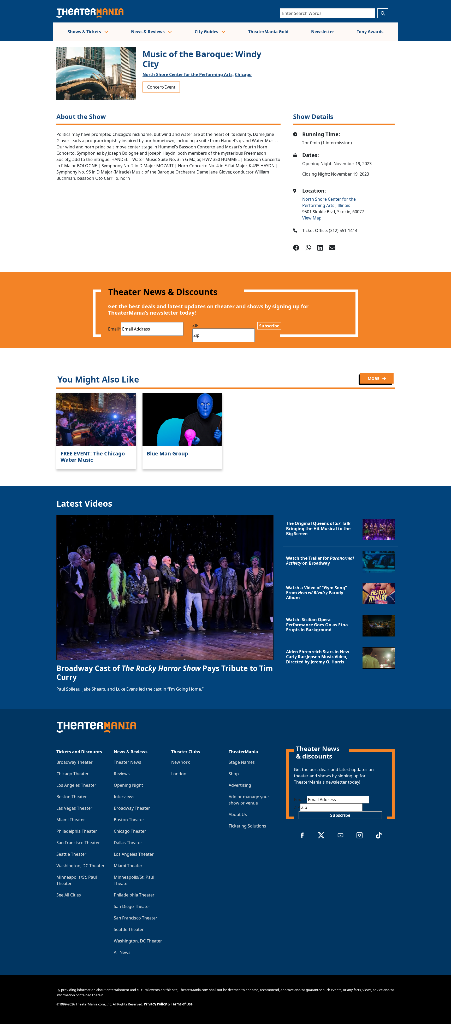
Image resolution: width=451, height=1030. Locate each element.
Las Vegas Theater (74, 808)
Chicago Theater (72, 774)
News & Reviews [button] (148, 31)
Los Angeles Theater (76, 785)
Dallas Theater (128, 843)
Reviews (122, 774)
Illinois (343, 205)
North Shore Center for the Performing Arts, (188, 74)
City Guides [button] (207, 31)
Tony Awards (370, 31)
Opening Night (128, 785)
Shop (234, 774)
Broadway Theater (74, 762)
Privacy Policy (155, 1004)
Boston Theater (71, 797)
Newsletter (322, 31)
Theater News (127, 762)
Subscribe (269, 326)
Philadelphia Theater (76, 831)
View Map (312, 218)
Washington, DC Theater (80, 866)
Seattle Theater (71, 854)
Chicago (243, 74)
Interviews (124, 797)
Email (114, 329)
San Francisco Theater (78, 843)
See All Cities (68, 895)
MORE (374, 378)
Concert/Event (161, 87)
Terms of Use (182, 1004)
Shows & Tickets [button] (85, 31)
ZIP (195, 325)
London (178, 774)
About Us (238, 814)
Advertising (240, 785)
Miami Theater (70, 820)
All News (122, 952)
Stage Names (242, 762)
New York (180, 762)
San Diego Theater (132, 906)
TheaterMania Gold (268, 31)
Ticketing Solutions (247, 826)
